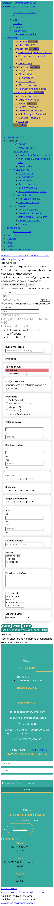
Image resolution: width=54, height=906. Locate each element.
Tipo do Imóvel (13, 366)
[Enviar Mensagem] (41, 315)
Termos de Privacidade (13, 284)
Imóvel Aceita (12, 593)
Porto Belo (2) (16, 400)
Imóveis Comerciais (29, 96)
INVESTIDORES (20, 41)
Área (8, 510)
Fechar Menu (20, 125)
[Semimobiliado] (13, 556)
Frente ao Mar (20, 49)
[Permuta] (15, 599)
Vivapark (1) (15, 407)
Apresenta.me (9, 888)
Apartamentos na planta (32, 88)
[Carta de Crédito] (15, 605)
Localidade (11, 396)
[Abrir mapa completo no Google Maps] (27, 750)
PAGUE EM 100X (26, 45)
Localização (19, 103)
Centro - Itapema (28, 107)
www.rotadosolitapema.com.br (18, 903)
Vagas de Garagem (16, 498)
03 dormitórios (26, 78)
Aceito (31, 284)
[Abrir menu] (2, 131)
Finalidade (10, 358)
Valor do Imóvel (13, 421)
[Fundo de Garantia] (15, 602)
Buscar (6, 626)
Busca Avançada (11, 630)
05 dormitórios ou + (29, 85)
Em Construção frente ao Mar (35, 52)
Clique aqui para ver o (15, 750)
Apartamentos (21, 67)
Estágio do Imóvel (14, 381)
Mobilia (9, 552)
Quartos (9, 475)
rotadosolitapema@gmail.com (27, 712)
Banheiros (10, 487)
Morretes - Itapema (29, 118)
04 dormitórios (26, 81)
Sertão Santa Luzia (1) (20, 403)
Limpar (16, 626)
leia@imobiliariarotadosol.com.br (28, 717)
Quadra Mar (25, 63)
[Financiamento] (15, 596)
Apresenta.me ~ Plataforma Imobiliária (22, 892)
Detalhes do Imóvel (15, 573)
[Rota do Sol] (27, 696)
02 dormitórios (26, 74)
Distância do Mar (14, 445)
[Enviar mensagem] (52, 300)
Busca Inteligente (14, 346)
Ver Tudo (33, 41)
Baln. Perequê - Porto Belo (32, 114)
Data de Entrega (14, 540)
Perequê (23, 121)
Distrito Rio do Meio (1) (20, 414)
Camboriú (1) (15, 410)
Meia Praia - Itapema (30, 110)
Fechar (27, 626)
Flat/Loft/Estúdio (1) (18, 373)
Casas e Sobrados (23, 92)
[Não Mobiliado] (13, 562)
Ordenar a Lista (13, 613)
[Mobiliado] (13, 559)
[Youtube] (27, 699)
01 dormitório (25, 70)
